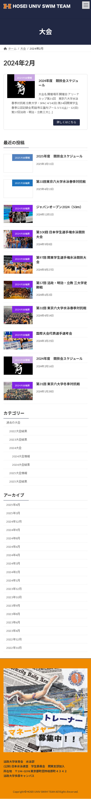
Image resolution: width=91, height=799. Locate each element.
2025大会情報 (18, 473)
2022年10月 (14, 647)
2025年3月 (13, 513)
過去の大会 (13, 422)
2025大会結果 (18, 481)
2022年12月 (14, 639)
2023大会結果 (18, 439)
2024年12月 (14, 521)
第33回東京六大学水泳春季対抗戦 (61, 182)
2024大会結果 (21, 464)
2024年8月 (13, 538)
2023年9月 (13, 605)
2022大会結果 (18, 431)
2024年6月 (13, 546)
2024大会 (15, 448)
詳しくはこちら (66, 122)
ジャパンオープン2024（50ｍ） (59, 207)
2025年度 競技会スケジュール (59, 156)
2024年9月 (13, 530)
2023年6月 (13, 622)
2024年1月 (13, 580)
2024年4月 (13, 555)
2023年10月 (14, 597)
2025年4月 (13, 505)
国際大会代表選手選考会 (54, 333)
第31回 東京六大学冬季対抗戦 (58, 384)
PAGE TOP (84, 770)
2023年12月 (14, 589)
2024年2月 (13, 572)
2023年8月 (13, 614)
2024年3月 (13, 563)
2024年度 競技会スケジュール (59, 358)
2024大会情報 (21, 456)
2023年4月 (13, 631)
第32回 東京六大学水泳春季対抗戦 (61, 308)
